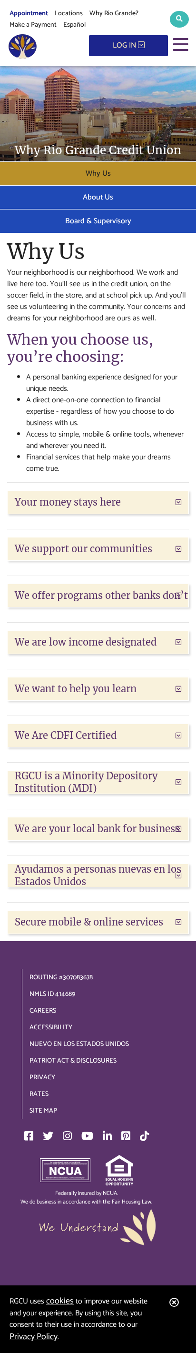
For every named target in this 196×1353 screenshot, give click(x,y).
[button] (179, 19)
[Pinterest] (126, 1136)
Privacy (42, 1078)
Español (74, 25)
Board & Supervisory (98, 221)
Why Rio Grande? (113, 13)
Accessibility (50, 1028)
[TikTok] (144, 1136)
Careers (42, 1011)
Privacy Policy (34, 1337)
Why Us (98, 173)
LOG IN (125, 45)
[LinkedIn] (107, 1136)
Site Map (43, 1111)
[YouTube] (87, 1136)
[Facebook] (29, 1136)
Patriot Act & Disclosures (73, 1061)
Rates (39, 1094)
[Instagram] (67, 1136)
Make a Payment (33, 25)
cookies (60, 1301)
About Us (98, 197)
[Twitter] (48, 1136)
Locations (69, 13)
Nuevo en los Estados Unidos (79, 1044)
